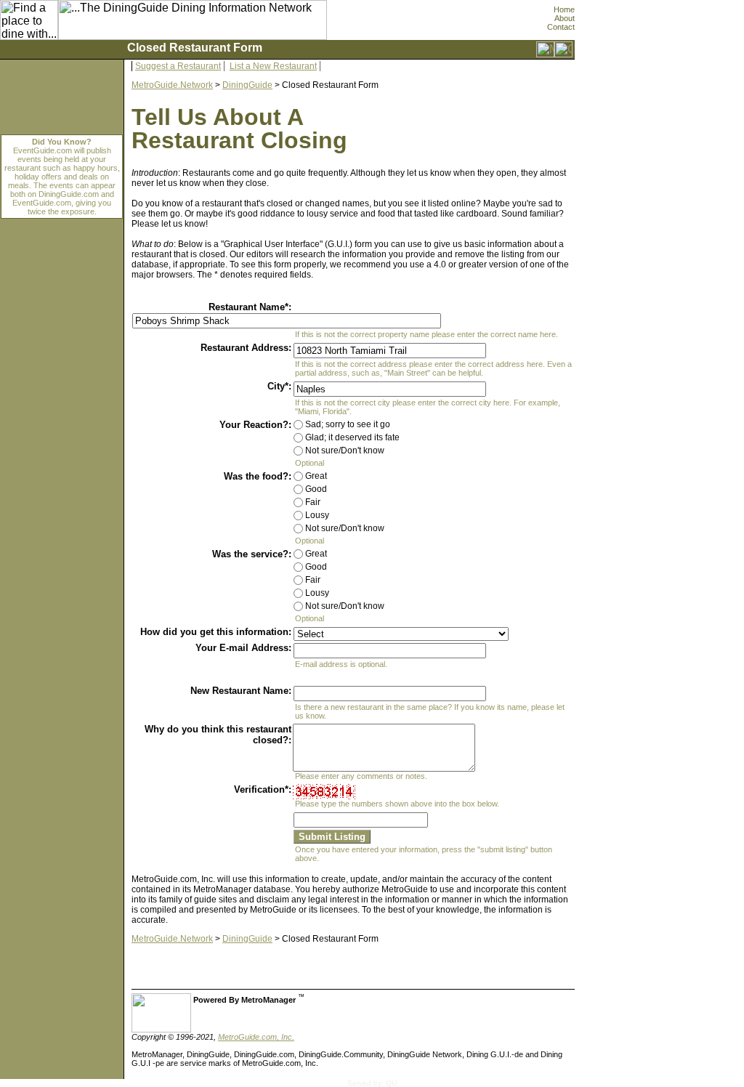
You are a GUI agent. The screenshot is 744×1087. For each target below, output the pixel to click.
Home (564, 9)
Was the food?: (257, 476)
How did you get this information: (215, 631)
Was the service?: (251, 554)
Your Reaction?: (255, 424)
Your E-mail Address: (243, 647)
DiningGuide (247, 85)
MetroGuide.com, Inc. (256, 1037)
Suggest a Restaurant (178, 66)
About (564, 18)
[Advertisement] (640, 766)
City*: (279, 386)
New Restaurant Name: (240, 690)
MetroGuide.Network (172, 85)
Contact (561, 27)
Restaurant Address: (246, 347)
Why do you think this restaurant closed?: (218, 734)
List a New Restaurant (273, 66)
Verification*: (262, 789)
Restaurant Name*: (250, 307)
